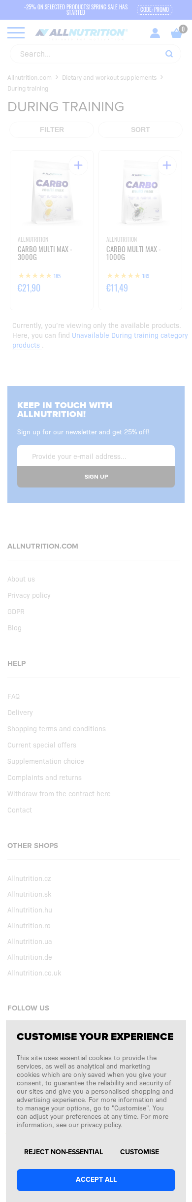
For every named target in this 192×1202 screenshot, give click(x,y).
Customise (139, 1152)
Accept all (96, 1179)
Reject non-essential (63, 1152)
